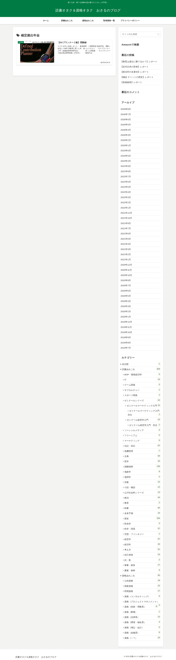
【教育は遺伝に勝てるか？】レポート (139, 61)
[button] (158, 34)
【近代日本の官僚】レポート (135, 67)
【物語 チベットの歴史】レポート (137, 77)
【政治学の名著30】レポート (135, 72)
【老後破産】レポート (131, 82)
